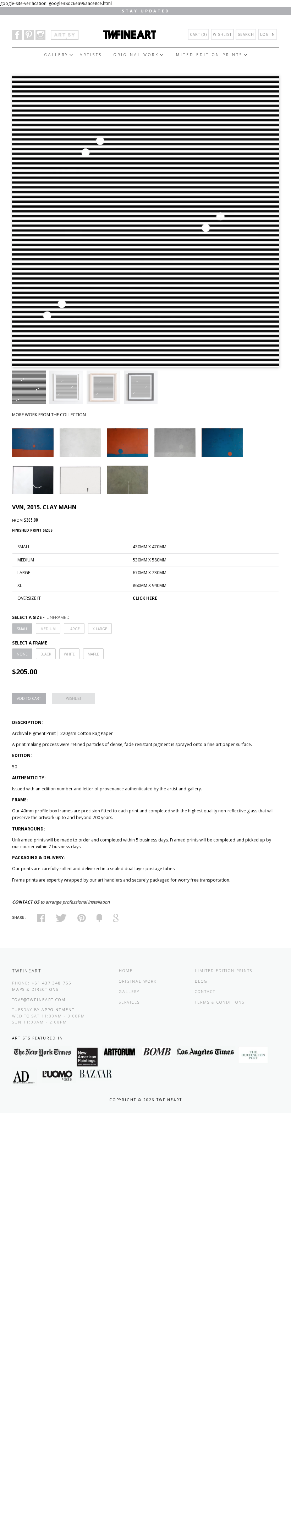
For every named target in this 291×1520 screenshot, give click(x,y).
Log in (267, 34)
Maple (93, 654)
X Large (100, 628)
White (69, 654)
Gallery (56, 54)
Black (45, 654)
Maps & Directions (35, 989)
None (22, 654)
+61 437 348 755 (51, 983)
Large (74, 628)
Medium (48, 628)
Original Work (136, 54)
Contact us (25, 902)
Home (126, 970)
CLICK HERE (145, 598)
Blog (201, 981)
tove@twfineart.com (39, 999)
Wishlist (222, 34)
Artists (91, 54)
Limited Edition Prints (206, 54)
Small (22, 628)
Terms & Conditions (220, 1002)
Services (129, 1002)
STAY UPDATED (146, 10)
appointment (58, 1009)
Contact (205, 991)
